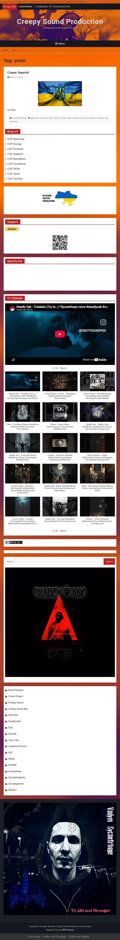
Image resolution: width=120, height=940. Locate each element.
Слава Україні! (18, 72)
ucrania (83, 118)
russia (63, 118)
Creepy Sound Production (60, 21)
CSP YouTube (14, 178)
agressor (34, 118)
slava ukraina (73, 118)
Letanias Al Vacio (17, 746)
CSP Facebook (15, 149)
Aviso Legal (34, 936)
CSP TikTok (13, 169)
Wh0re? (12, 790)
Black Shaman (16, 690)
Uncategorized (19, 118)
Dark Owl (13, 715)
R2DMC (12, 765)
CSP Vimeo (13, 174)
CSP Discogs (14, 144)
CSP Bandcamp (15, 139)
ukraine (100, 118)
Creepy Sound (15, 702)
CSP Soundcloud (16, 164)
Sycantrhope (15, 771)
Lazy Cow (13, 740)
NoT (10, 752)
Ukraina (92, 118)
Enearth (12, 734)
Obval (11, 759)
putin (50, 118)
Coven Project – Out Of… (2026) (52, 6)
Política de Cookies (79, 936)
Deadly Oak (14, 721)
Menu (61, 43)
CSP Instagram (15, 154)
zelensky (14, 121)
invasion (43, 118)
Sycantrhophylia (16, 777)
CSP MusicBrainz (16, 159)
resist (56, 118)
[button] (63, 368)
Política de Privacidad (54, 936)
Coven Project (15, 696)
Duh (10, 727)
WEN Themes (68, 930)
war (106, 118)
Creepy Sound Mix (18, 709)
